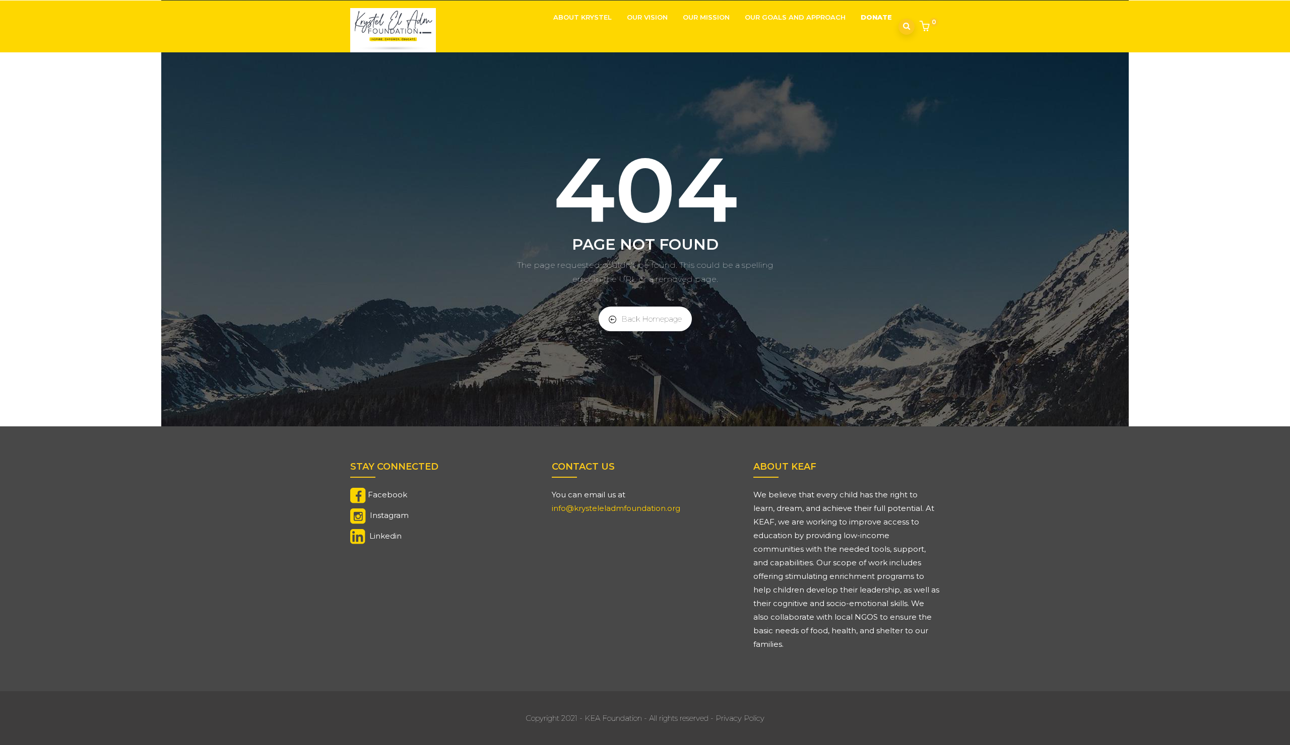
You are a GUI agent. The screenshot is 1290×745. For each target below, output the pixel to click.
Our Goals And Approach (795, 17)
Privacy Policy (740, 718)
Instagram (389, 515)
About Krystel (582, 17)
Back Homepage (651, 319)
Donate (876, 17)
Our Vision (647, 17)
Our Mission (706, 17)
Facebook (387, 494)
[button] (926, 27)
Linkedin (385, 536)
